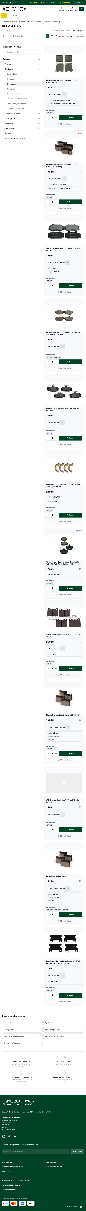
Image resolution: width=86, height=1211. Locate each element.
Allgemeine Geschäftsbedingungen (15, 1180)
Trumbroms (9, 124)
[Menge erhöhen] (56, 117)
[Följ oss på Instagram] (3, 1136)
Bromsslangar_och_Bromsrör (16, 138)
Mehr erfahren (65, 124)
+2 (62, 422)
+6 (62, 975)
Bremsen (38, 22)
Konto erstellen (48, 2)
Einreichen (77, 1151)
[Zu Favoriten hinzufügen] (80, 87)
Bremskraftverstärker (13, 114)
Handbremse (9, 134)
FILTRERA (9, 31)
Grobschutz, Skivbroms (15, 109)
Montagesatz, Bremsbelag (16, 104)
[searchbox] (46, 15)
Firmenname (78, 2)
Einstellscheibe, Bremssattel (17, 99)
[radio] (47, 36)
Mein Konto (6, 1171)
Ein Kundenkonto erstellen (12, 1167)
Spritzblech (11, 79)
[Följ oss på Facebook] (9, 1136)
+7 (62, 814)
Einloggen (33, 2)
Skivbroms (47, 22)
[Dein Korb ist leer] (81, 9)
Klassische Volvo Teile (26, 22)
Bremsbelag (11, 84)
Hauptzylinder (10, 119)
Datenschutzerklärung (11, 1185)
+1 (64, 94)
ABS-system (9, 129)
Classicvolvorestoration (9, 22)
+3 (68, 262)
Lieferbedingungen (9, 1190)
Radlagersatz (11, 89)
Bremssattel (9, 64)
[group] (49, 36)
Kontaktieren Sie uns (54, 1167)
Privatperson (65, 2)
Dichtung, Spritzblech (14, 94)
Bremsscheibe (12, 74)
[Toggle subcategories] (39, 59)
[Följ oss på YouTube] (14, 1136)
